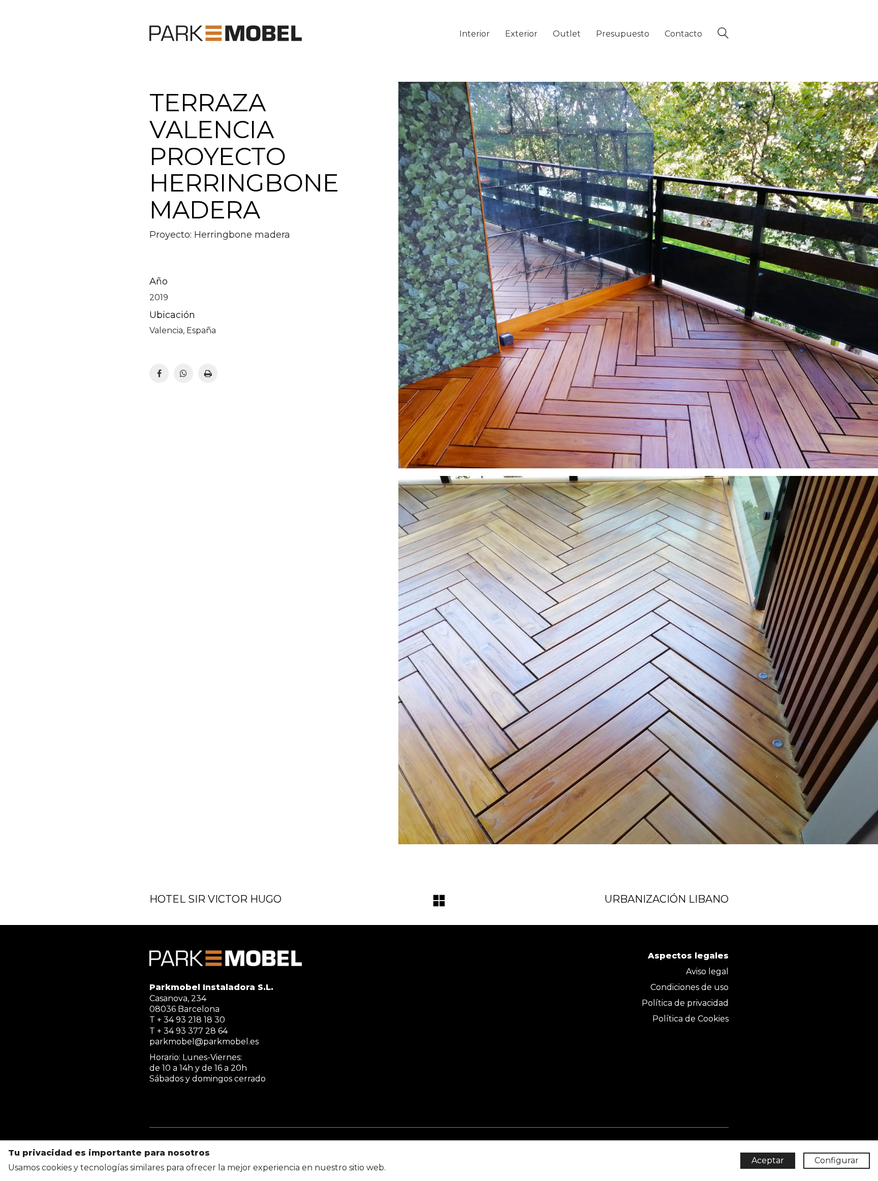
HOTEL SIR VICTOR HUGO (215, 899)
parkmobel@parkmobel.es (204, 1041)
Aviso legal (707, 971)
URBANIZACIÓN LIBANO (667, 899)
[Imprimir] (207, 373)
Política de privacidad (685, 1003)
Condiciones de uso (689, 987)
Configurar (836, 1160)
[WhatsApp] (183, 373)
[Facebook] (159, 373)
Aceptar (767, 1160)
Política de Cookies (690, 1019)
